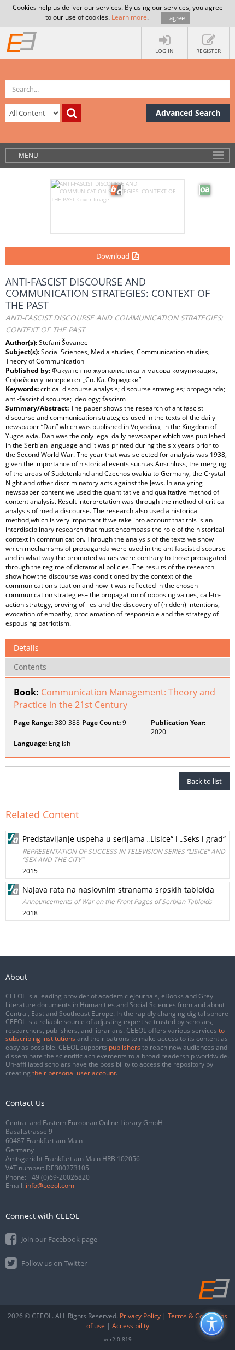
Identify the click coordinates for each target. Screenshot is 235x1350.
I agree (175, 18)
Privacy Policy (140, 1316)
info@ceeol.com (50, 1185)
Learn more (129, 17)
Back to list (204, 781)
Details (26, 648)
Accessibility (130, 1325)
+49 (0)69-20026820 (59, 1177)
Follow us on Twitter (53, 1263)
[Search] (71, 113)
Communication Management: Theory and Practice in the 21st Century (114, 698)
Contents (30, 667)
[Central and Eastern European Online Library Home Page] (21, 41)
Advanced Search (188, 113)
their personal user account (74, 1073)
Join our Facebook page (58, 1239)
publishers (124, 1047)
